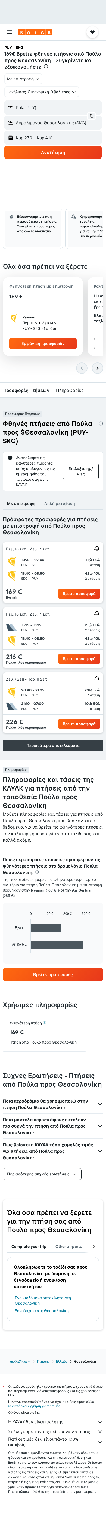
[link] (53, 974)
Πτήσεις (43, 1361)
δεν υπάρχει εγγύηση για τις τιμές (34, 1406)
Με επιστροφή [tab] (21, 503)
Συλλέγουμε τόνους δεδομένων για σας (49, 1431)
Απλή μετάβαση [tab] (59, 503)
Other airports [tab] (68, 1246)
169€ (9, 54)
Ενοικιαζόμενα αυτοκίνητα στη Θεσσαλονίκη (43, 1300)
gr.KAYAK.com (20, 1361)
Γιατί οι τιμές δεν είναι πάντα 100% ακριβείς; (43, 1441)
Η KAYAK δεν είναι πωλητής (35, 1421)
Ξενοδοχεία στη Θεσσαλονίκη (42, 1310)
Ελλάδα (62, 1361)
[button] (9, 32)
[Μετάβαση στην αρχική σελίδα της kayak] (35, 32)
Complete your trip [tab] (29, 1246)
